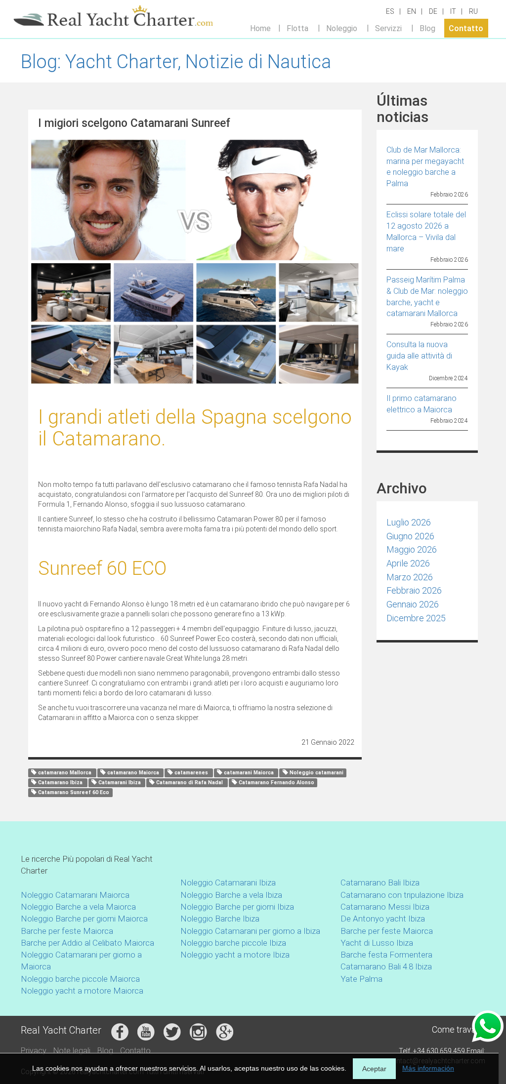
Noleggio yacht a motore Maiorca (82, 991)
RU (473, 11)
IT (453, 11)
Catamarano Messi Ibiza (384, 907)
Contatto (466, 28)
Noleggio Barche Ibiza (219, 918)
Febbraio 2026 (414, 590)
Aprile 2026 (408, 563)
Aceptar (374, 1069)
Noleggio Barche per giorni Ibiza (237, 907)
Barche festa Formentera (386, 955)
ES (390, 11)
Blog (427, 28)
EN (411, 11)
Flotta (297, 28)
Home (260, 28)
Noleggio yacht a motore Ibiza (235, 955)
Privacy (33, 1050)
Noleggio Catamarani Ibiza (228, 882)
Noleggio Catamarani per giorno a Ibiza (250, 931)
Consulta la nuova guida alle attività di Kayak (419, 356)
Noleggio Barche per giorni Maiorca (84, 918)
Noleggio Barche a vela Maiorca (78, 907)
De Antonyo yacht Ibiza (382, 918)
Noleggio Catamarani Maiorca (75, 895)
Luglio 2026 (408, 522)
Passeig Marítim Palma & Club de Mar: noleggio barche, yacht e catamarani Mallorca (427, 297)
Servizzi (388, 28)
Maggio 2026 (411, 549)
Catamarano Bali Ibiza (380, 882)
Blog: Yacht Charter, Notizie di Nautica (176, 62)
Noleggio (341, 28)
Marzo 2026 (409, 577)
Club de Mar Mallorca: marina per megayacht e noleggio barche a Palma (425, 167)
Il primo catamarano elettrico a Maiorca (421, 404)
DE (433, 11)
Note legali (71, 1050)
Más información (428, 1068)
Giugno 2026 (410, 536)
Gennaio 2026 (412, 604)
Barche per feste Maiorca (67, 931)
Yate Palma (361, 979)
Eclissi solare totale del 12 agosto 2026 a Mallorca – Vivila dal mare (426, 231)
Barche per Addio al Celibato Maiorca (87, 943)
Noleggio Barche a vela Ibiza (231, 895)
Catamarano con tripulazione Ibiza (402, 895)
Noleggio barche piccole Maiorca (80, 979)
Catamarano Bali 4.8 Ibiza (386, 966)
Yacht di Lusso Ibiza (376, 943)
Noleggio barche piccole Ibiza (233, 943)
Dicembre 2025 (416, 618)
